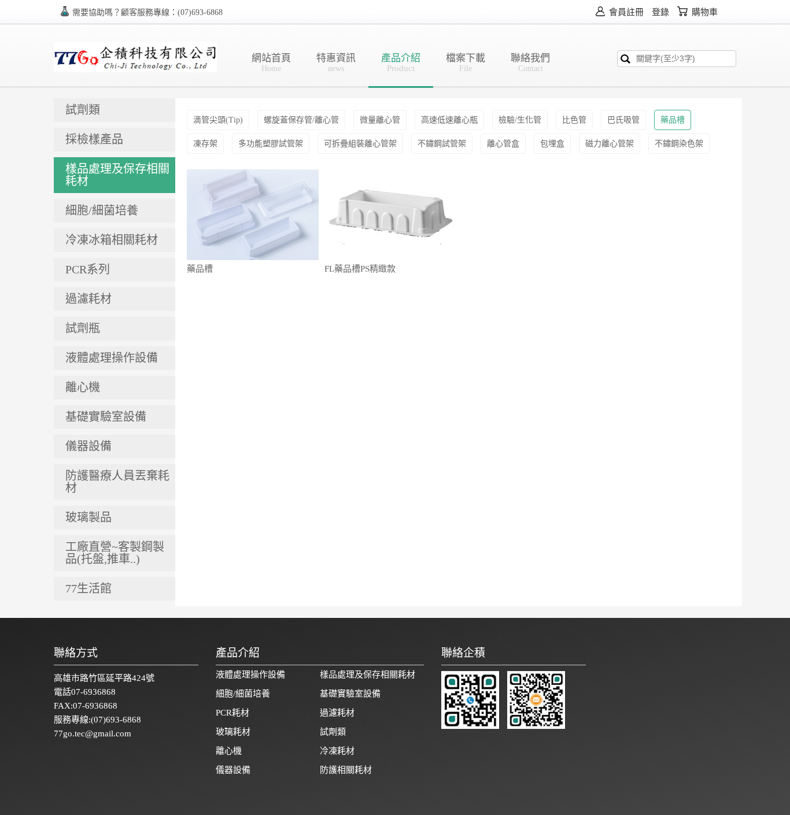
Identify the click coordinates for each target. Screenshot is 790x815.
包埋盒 (552, 143)
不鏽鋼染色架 (679, 143)
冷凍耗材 (337, 750)
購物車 (703, 12)
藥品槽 (672, 120)
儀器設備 (233, 770)
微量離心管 (380, 120)
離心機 (229, 750)
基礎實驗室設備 (350, 693)
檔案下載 (465, 63)
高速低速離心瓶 (449, 120)
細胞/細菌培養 (243, 693)
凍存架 (205, 143)
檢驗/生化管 (520, 120)
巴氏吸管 (623, 120)
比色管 (574, 120)
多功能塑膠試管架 (270, 143)
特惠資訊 (336, 63)
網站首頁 (271, 63)
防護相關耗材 (346, 770)
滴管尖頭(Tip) (218, 120)
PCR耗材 (232, 712)
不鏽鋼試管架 (442, 143)
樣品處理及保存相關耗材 (367, 674)
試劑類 (333, 731)
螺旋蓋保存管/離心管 (301, 120)
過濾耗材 (337, 712)
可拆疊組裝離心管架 (360, 143)
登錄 (660, 12)
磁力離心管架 (609, 143)
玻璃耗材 (233, 731)
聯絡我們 (530, 63)
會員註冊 (625, 12)
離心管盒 (503, 143)
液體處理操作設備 (250, 674)
